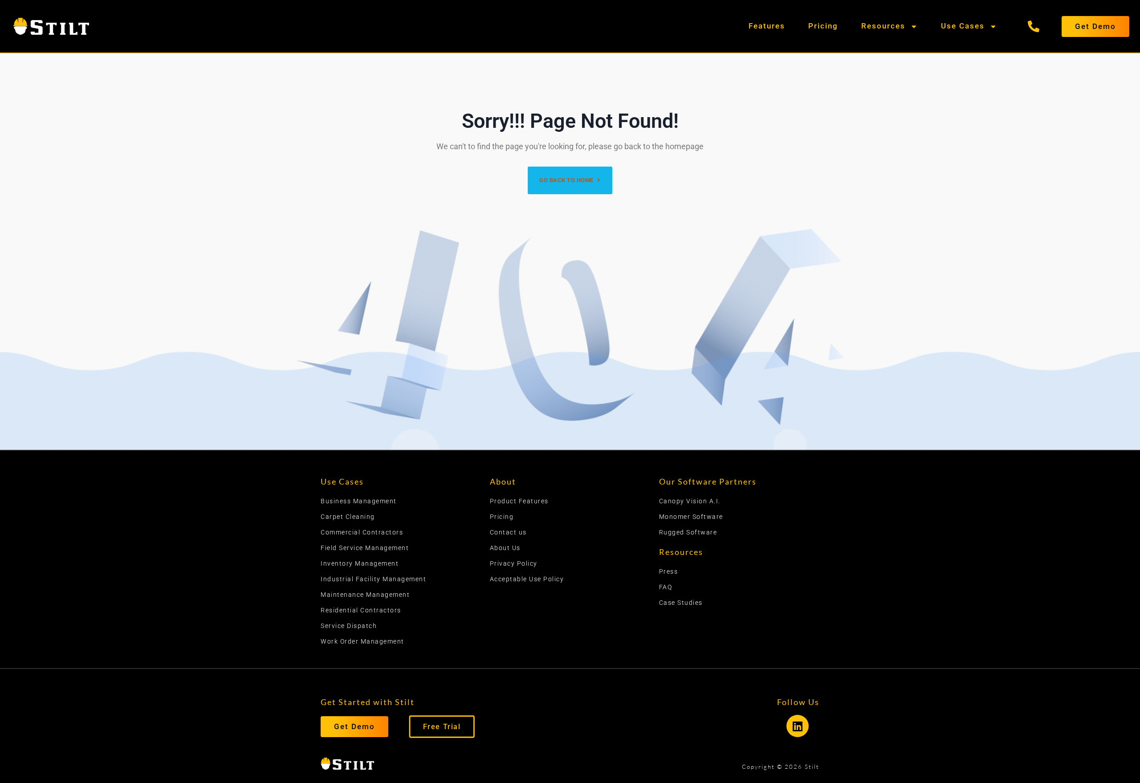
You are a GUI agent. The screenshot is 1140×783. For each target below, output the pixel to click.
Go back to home (567, 180)
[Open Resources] (913, 26)
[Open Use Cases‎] (992, 26)
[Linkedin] (797, 726)
